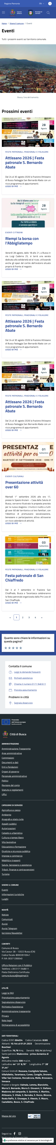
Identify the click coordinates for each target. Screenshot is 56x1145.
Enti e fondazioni (10, 767)
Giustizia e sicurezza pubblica (16, 851)
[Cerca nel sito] (48, 12)
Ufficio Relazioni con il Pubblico (17, 965)
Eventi (5, 890)
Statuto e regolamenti (12, 790)
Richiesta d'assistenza (12, 1006)
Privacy (5, 1016)
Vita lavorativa (9, 842)
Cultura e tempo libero (13, 837)
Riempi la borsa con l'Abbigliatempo (22, 240)
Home (4, 23)
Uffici (4, 794)
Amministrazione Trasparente (16, 748)
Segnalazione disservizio (13, 1002)
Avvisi (5, 924)
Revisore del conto (11, 785)
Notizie (5, 914)
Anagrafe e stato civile (13, 819)
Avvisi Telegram (9, 928)
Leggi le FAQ (8, 993)
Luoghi (5, 899)
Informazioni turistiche (13, 894)
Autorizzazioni (9, 828)
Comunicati (7, 919)
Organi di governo (10, 771)
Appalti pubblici (9, 824)
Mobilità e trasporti (11, 860)
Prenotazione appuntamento (16, 997)
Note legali (7, 1020)
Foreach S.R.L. (22, 1137)
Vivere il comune (17, 23)
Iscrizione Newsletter (12, 933)
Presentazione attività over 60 (24, 484)
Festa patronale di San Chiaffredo (24, 577)
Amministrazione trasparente (16, 1011)
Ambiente (6, 814)
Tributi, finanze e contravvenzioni (18, 869)
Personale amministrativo (14, 776)
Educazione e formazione (14, 846)
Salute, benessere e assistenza (17, 865)
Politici (5, 780)
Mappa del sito (9, 1116)
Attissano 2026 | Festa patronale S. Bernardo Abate (24, 162)
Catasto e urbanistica (12, 833)
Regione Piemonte (12, 3)
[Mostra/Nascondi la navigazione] (3, 12)
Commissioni (8, 758)
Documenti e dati (10, 762)
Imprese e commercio (12, 856)
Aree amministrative (12, 753)
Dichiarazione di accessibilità (16, 1025)
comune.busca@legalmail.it (15, 975)
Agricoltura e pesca (11, 810)
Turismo (5, 874)
